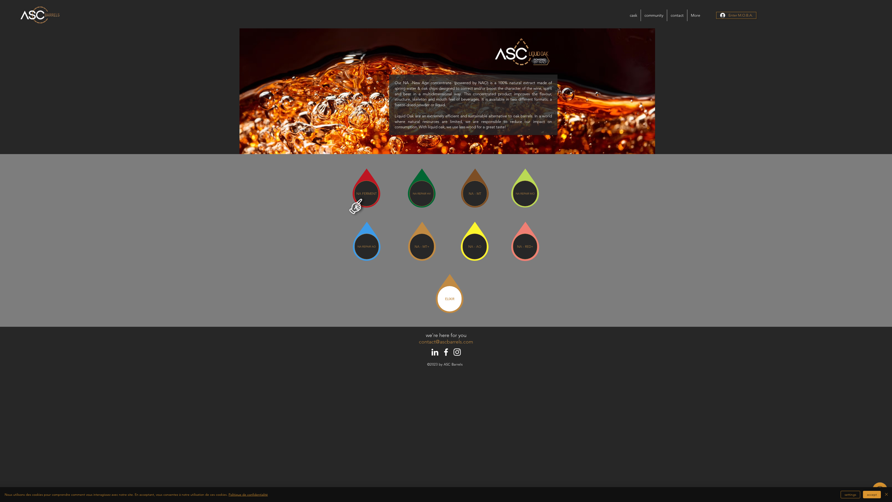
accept (872, 494)
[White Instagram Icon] (457, 352)
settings (850, 494)
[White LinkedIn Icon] (435, 352)
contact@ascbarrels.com (446, 342)
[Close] (886, 494)
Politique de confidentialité (248, 494)
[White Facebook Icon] (446, 352)
